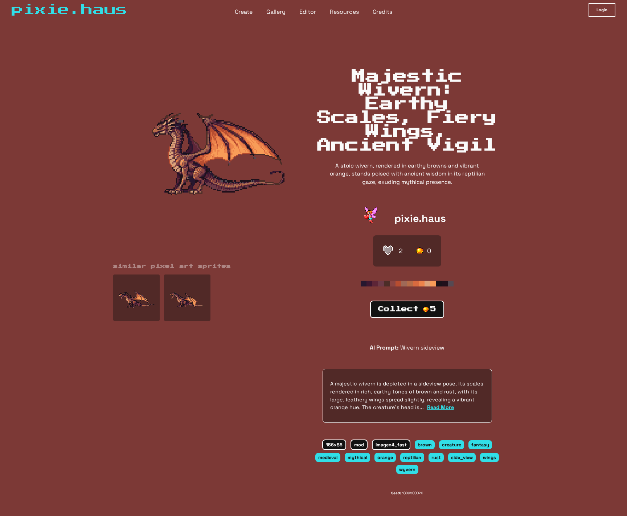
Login (602, 9)
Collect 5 (407, 309)
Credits (382, 12)
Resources (344, 12)
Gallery (276, 12)
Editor (307, 12)
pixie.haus (420, 218)
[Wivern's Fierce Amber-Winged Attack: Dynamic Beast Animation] (187, 297)
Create (244, 12)
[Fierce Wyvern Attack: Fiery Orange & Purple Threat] (136, 297)
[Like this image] (388, 251)
